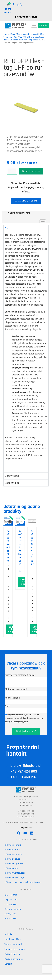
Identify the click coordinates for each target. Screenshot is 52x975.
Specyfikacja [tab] (12, 476)
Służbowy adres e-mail (16, 689)
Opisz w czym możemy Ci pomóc (20, 675)
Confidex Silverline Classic (32, 547)
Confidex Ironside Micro (8, 546)
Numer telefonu (12, 697)
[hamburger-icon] (34, 26)
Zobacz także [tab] (12, 483)
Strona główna (9, 34)
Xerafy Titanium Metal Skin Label (20, 552)
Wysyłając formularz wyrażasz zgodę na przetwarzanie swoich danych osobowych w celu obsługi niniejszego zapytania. (24, 718)
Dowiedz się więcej (24, 582)
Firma (7, 706)
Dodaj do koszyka (31, 171)
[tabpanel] (26, 352)
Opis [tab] (7, 228)
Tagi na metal (34, 40)
